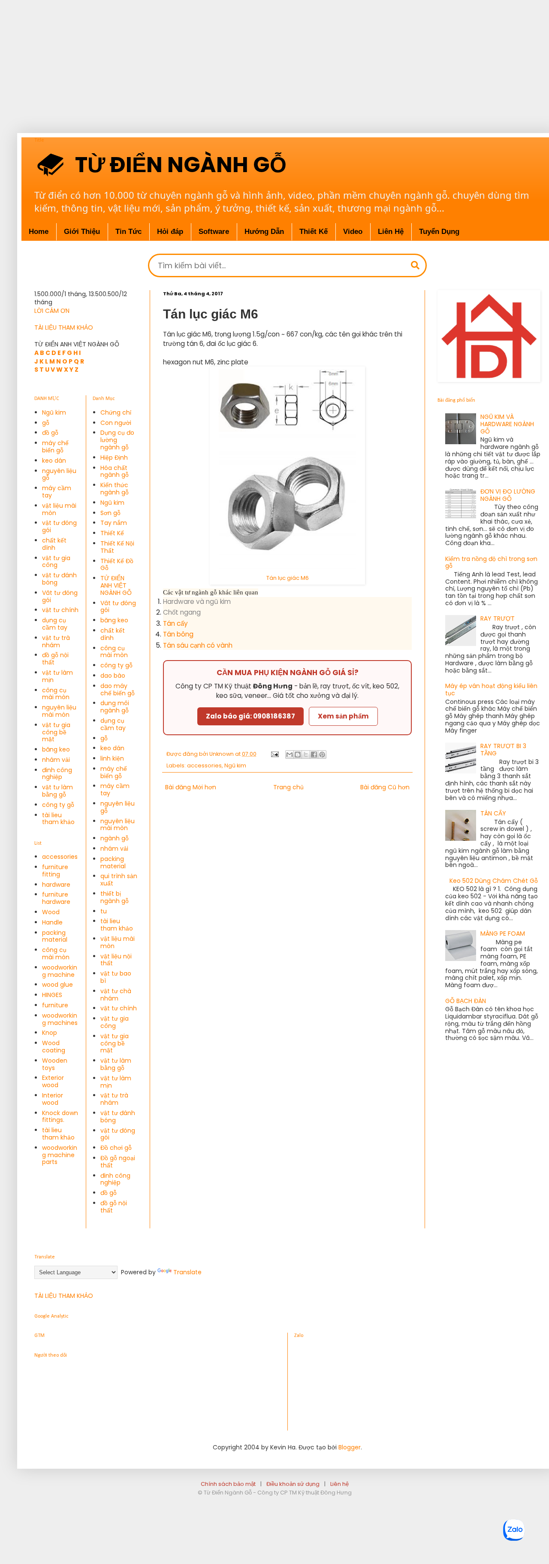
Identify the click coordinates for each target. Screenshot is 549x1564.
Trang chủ (288, 787)
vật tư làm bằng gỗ (57, 791)
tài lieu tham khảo (58, 819)
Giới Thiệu (82, 231)
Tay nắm (113, 522)
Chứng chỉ (115, 412)
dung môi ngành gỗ (114, 707)
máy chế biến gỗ (55, 447)
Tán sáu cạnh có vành (197, 645)
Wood (51, 912)
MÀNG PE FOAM (502, 933)
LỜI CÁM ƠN (51, 310)
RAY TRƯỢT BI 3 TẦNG (503, 750)
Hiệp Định (114, 457)
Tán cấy (175, 623)
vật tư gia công (56, 562)
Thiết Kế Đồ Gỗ (116, 565)
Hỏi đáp (170, 231)
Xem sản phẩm (343, 716)
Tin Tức (128, 231)
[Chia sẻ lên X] (306, 754)
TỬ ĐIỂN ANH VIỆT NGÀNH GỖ (116, 585)
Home (38, 231)
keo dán (54, 460)
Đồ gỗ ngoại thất (117, 1162)
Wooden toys (54, 1064)
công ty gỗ (58, 804)
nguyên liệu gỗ (59, 474)
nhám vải (56, 759)
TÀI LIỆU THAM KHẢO (63, 327)
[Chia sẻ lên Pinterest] (322, 754)
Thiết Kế (313, 231)
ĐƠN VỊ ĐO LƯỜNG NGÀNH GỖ (507, 495)
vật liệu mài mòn (59, 509)
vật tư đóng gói (59, 526)
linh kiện (112, 758)
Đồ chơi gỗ (116, 1147)
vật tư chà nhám (115, 995)
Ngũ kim (235, 765)
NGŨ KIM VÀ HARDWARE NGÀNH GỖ (507, 424)
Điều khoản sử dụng (293, 1484)
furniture (55, 1005)
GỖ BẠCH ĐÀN (465, 1001)
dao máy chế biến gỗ (117, 689)
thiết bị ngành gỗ (114, 897)
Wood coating (53, 1047)
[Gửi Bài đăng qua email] (274, 754)
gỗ (45, 422)
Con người (115, 422)
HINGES (52, 995)
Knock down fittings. (60, 1117)
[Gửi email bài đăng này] (289, 754)
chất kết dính (54, 544)
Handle (52, 922)
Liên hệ (339, 1484)
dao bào (112, 675)
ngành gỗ (114, 838)
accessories (204, 765)
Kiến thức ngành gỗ (114, 489)
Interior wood (52, 1099)
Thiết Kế (112, 533)
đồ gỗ (50, 432)
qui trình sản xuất (118, 880)
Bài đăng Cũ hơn (385, 787)
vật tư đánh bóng (59, 579)
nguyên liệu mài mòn (59, 711)
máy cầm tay (56, 492)
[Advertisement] (274, 60)
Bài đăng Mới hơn (190, 787)
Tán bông (178, 634)
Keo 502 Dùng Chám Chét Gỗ (493, 880)
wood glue (57, 984)
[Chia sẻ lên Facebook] (314, 754)
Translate (187, 1272)
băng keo (56, 749)
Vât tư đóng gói (60, 596)
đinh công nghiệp (57, 774)
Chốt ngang (182, 612)
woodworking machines (60, 1019)
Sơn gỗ (110, 513)
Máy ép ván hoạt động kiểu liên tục (491, 689)
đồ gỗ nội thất (55, 659)
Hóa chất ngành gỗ (114, 471)
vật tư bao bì (115, 977)
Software (214, 231)
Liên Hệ (391, 231)
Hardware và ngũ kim (197, 601)
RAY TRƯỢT (497, 618)
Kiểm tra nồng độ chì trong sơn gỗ (491, 562)
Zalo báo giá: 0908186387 (250, 716)
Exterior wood (53, 1081)
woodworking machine (59, 971)
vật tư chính (60, 610)
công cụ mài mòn (55, 694)
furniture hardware (56, 898)
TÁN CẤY (493, 813)
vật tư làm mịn (57, 676)
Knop (49, 1032)
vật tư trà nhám (56, 641)
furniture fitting (55, 871)
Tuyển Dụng (439, 231)
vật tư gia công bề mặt (56, 732)
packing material (54, 936)
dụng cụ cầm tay (54, 624)
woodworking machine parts (59, 1155)
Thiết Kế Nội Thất (117, 547)
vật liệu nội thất (116, 960)
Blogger (349, 1447)
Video (352, 231)
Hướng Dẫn (264, 231)
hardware (56, 884)
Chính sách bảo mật (228, 1484)
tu (103, 911)
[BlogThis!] (297, 754)
